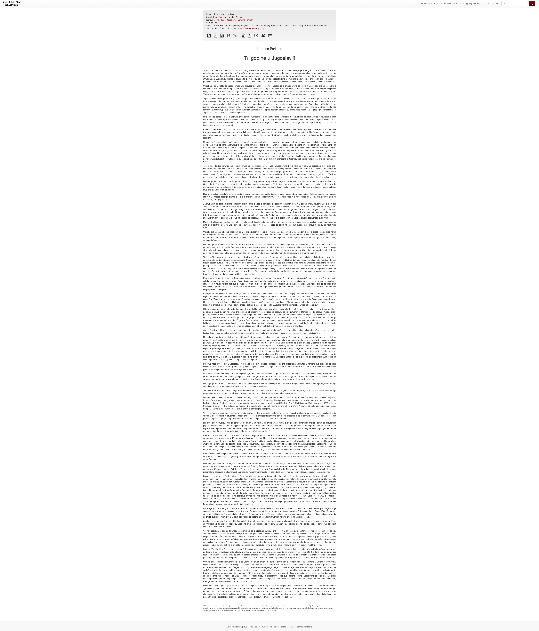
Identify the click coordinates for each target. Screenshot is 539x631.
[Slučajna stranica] (493, 3)
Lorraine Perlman (235, 17)
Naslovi (256, 626)
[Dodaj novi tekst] (497, 3)
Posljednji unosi (282, 626)
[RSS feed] (489, 3)
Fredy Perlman (219, 17)
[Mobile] (484, 3)
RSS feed (247, 626)
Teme (271, 626)
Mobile (294, 626)
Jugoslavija (232, 19)
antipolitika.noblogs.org (253, 28)
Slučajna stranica (234, 626)
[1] (269, 430)
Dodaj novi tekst (305, 626)
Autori (264, 626)
